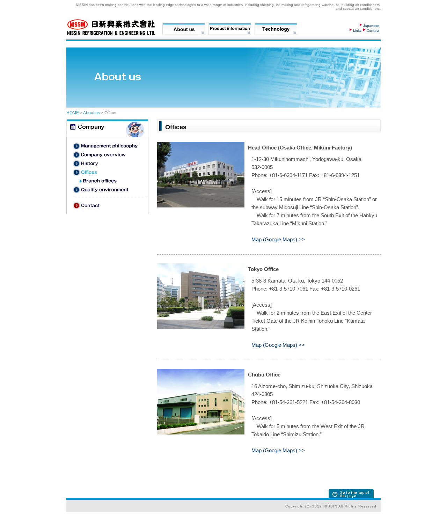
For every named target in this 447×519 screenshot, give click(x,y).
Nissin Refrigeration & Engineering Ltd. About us (107, 128)
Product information (229, 29)
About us (183, 29)
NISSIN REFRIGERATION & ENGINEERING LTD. (112, 27)
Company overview (106, 154)
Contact (373, 30)
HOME (72, 112)
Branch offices (113, 180)
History (106, 163)
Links (357, 30)
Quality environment (106, 189)
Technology (276, 29)
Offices (106, 172)
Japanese (371, 26)
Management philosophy (106, 145)
